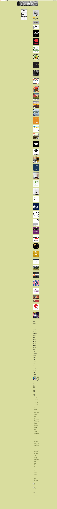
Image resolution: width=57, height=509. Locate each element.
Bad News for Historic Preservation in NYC (36, 476)
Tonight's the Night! (35, 464)
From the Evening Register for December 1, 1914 (36, 480)
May (34, 486)
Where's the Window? (35, 462)
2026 (33, 386)
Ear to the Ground (35, 415)
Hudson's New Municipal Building (36, 433)
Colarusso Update (35, 414)
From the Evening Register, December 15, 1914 (36, 441)
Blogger (34, 507)
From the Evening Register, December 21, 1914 (36, 424)
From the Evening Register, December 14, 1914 (36, 444)
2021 (33, 390)
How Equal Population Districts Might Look (36, 399)
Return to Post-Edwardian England (36, 419)
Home (24, 39)
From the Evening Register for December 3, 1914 (36, 474)
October (34, 482)
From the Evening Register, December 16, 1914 (36, 437)
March (34, 488)
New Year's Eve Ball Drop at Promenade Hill (36, 397)
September (35, 483)
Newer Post (19, 39)
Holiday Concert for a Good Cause (36, 453)
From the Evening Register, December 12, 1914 (36, 448)
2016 (33, 394)
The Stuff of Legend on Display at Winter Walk (36, 470)
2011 (33, 492)
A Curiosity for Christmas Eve (36, 412)
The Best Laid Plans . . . (36, 457)
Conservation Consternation (36, 442)
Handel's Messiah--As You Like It (36, 450)
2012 (33, 491)
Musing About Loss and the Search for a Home (36, 439)
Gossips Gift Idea (35, 423)
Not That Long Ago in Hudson (36, 421)
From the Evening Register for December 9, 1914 (36, 458)
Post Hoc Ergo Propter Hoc (36, 402)
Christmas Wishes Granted (36, 411)
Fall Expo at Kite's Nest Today (36, 443)
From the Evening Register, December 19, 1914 (36, 429)
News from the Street (35, 431)
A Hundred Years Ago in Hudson (36, 445)
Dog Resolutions (35, 455)
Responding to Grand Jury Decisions (36, 456)
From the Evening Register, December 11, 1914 (36, 451)
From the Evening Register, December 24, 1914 (36, 416)
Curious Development (35, 427)
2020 (33, 391)
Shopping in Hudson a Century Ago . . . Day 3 (36, 403)
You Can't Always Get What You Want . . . (36, 440)
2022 (33, 389)
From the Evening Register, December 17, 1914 (36, 435)
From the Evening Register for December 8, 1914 (36, 461)
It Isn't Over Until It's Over (36, 417)
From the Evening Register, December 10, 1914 (36, 454)
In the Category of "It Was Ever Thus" (36, 479)
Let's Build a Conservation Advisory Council (36, 404)
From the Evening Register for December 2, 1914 (36, 478)
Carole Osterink (38, 377)
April (34, 487)
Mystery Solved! (35, 426)
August (34, 484)
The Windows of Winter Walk (36, 460)
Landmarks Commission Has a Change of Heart (36, 466)
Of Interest (34, 446)
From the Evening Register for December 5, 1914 (36, 468)
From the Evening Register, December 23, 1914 (36, 420)
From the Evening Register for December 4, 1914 (36, 472)
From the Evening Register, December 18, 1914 (36, 432)
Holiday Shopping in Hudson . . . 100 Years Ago (36, 409)
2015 (33, 395)
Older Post (30, 39)
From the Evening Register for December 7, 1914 (36, 463)
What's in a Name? (35, 401)
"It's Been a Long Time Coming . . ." (36, 418)
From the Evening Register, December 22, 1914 (36, 422)
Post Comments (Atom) (21, 40)
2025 (33, 387)
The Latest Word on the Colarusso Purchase (36, 413)
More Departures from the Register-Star (36, 407)
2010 (33, 493)
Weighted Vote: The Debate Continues (36, 425)
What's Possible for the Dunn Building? (36, 430)
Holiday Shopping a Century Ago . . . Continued (36, 405)
